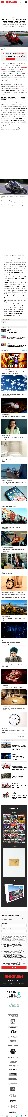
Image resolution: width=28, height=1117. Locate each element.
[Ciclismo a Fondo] (13, 1074)
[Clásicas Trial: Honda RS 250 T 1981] (6, 785)
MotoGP (14, 17)
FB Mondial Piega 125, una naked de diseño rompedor (18, 757)
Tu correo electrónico (6, 928)
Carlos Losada (6, 29)
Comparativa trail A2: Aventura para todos (18, 777)
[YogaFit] (12, 1069)
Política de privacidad (11, 983)
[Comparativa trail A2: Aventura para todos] (6, 776)
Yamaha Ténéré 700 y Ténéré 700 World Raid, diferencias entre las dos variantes (19, 747)
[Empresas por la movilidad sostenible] (14, 1005)
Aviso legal (18, 983)
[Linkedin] (11, 1116)
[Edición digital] (14, 893)
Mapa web (23, 983)
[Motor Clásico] (13, 1032)
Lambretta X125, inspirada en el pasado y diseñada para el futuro (19, 767)
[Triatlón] (13, 1062)
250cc (3, 322)
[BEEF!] (13, 1101)
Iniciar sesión (23, 2)
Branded (14, 743)
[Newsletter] (14, 862)
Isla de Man (21, 87)
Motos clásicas (14, 793)
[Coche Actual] (12, 1021)
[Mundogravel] (13, 1112)
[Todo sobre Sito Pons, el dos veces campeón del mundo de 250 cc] (3, 344)
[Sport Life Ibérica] (14, 994)
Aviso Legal (16, 945)
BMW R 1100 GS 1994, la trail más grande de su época (19, 797)
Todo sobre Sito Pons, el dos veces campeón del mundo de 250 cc (16, 345)
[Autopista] (13, 1015)
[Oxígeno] (13, 1083)
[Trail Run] (13, 1066)
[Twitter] (7, 1116)
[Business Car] (13, 1027)
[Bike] (13, 1079)
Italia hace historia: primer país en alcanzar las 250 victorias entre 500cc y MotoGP (16, 338)
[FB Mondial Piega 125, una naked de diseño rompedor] (6, 756)
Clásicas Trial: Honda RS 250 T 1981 (19, 786)
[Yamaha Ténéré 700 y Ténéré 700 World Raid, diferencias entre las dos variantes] (6, 745)
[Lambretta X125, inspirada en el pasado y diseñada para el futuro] (6, 766)
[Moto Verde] (13, 1041)
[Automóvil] (13, 1037)
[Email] (25, 1116)
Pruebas (14, 774)
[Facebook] (2, 1116)
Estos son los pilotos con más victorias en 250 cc (15, 331)
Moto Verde (15, 783)
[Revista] (14, 828)
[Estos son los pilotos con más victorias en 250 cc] (3, 330)
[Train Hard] (13, 1089)
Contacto (4, 983)
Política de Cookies (11, 946)
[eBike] (13, 1095)
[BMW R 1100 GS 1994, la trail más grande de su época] (6, 795)
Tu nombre (4, 923)
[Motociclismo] (9, 2)
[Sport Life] (13, 1051)
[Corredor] (13, 1057)
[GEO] (13, 1106)
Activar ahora (9, 59)
